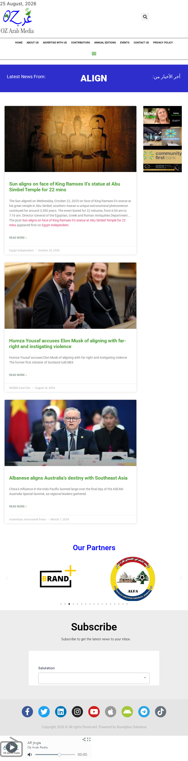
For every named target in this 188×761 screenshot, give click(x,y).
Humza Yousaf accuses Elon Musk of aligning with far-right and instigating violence (67, 343)
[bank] (162, 170)
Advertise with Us (55, 42)
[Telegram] (144, 712)
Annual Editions (105, 42)
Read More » (18, 237)
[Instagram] (77, 712)
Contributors (80, 42)
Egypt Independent (55, 225)
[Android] (127, 712)
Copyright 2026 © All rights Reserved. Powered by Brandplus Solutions (94, 727)
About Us (33, 42)
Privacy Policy (163, 42)
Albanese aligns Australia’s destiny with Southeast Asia (68, 478)
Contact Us (141, 42)
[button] (145, 16)
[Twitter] (44, 712)
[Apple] (110, 712)
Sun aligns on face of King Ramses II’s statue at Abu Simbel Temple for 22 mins (64, 186)
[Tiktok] (160, 712)
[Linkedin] (60, 712)
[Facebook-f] (27, 712)
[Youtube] (94, 712)
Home (18, 42)
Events (125, 42)
